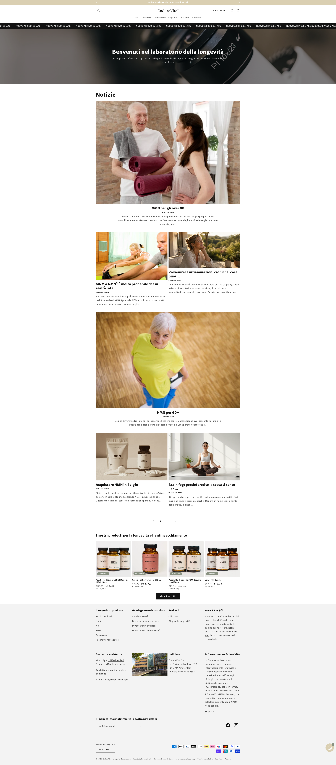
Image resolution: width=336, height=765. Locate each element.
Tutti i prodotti (104, 616)
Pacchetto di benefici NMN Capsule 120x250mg (185, 581)
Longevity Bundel (213, 580)
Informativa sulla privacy (185, 759)
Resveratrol (102, 635)
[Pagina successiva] (182, 521)
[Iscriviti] (140, 726)
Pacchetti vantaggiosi (108, 639)
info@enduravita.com (116, 679)
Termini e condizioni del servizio (210, 759)
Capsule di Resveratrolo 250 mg (147, 580)
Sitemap (209, 711)
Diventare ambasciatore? (145, 621)
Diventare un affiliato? (144, 625)
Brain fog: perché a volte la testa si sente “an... (202, 487)
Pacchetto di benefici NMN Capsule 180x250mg (112, 581)
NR (97, 625)
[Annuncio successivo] (239, 2)
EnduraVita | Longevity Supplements (117, 759)
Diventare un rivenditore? (146, 630)
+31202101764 (116, 660)
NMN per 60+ (168, 413)
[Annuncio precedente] (97, 2)
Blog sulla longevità (179, 621)
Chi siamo (174, 616)
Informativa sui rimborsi (163, 759)
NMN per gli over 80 (168, 208)
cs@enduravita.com (115, 664)
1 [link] (153, 521)
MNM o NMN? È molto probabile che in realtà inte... (127, 286)
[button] (99, 10)
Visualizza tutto (168, 596)
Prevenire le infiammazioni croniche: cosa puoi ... (203, 274)
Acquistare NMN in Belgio (117, 485)
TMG (98, 630)
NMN (98, 621)
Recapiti (228, 759)
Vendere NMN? (140, 616)
